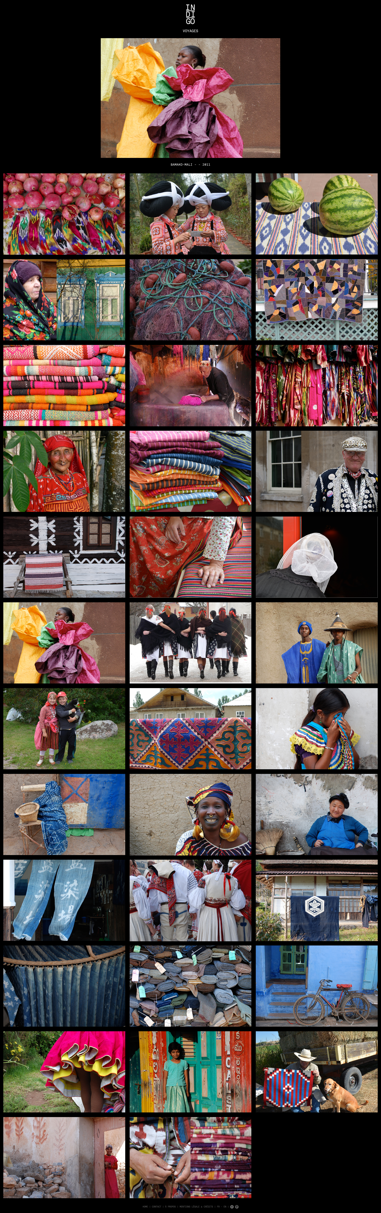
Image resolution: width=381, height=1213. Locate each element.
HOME (145, 1206)
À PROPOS (170, 1206)
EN (225, 1206)
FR (218, 1206)
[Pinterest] (237, 1206)
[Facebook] (232, 1206)
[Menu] (190, 14)
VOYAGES (190, 31)
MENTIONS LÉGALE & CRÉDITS (196, 1206)
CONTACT (156, 1206)
